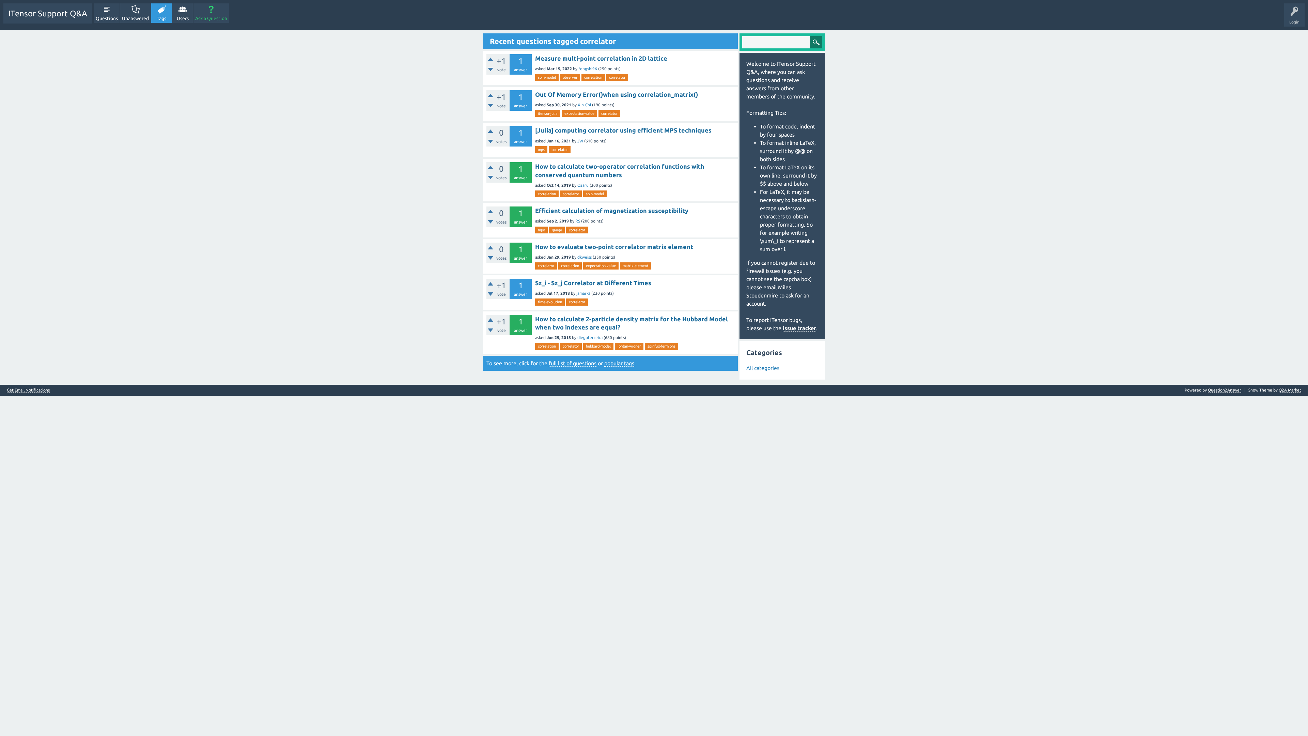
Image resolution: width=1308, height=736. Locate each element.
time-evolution (550, 302)
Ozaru (583, 185)
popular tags (619, 363)
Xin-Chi (584, 105)
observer (570, 77)
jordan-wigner (629, 346)
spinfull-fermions (661, 346)
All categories (762, 368)
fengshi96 (587, 68)
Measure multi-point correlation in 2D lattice (601, 58)
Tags (161, 18)
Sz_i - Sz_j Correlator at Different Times (593, 282)
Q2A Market (1290, 390)
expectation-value (579, 113)
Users (183, 18)
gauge (557, 230)
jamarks (583, 293)
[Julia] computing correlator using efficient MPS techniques (623, 130)
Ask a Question (211, 18)
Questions (107, 18)
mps (541, 150)
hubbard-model (598, 346)
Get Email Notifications (28, 390)
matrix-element (635, 266)
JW (580, 141)
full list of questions (572, 363)
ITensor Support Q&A (48, 13)
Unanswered (135, 18)
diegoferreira (590, 337)
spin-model (547, 77)
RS (577, 221)
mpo (541, 230)
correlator (617, 77)
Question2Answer (1224, 390)
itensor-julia (548, 113)
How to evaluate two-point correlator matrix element (614, 246)
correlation (593, 77)
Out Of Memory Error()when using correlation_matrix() (616, 94)
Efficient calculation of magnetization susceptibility (611, 210)
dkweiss (584, 257)
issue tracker (799, 328)
